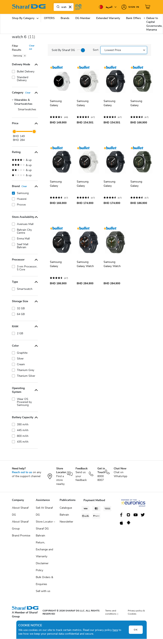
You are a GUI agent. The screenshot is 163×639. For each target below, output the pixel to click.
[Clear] (70, 7)
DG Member (82, 18)
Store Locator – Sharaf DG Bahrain (45, 528)
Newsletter (66, 522)
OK (136, 629)
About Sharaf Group (20, 525)
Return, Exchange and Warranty (44, 549)
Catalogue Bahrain (66, 511)
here (115, 630)
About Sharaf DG (20, 511)
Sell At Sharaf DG (44, 511)
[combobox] (64, 7)
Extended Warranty (108, 18)
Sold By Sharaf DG (63, 50)
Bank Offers (133, 18)
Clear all (31, 47)
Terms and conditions (110, 612)
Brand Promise (21, 535)
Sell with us (43, 591)
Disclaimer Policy (42, 566)
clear (27, 92)
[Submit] (57, 7)
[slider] (14, 132)
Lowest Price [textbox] (113, 50)
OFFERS (49, 18)
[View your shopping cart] (148, 7)
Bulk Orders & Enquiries (44, 580)
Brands (65, 18)
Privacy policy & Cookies (136, 612)
